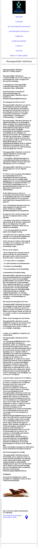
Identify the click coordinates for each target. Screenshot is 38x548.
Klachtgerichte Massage (19, 26)
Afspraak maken (19, 41)
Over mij (19, 22)
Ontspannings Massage (19, 31)
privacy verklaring (19, 55)
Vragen (19, 51)
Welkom (19, 17)
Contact (19, 46)
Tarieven (19, 36)
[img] (19, 7)
